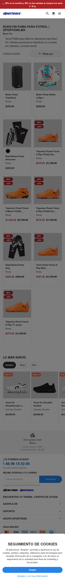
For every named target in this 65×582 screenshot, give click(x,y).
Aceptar (32, 569)
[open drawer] (60, 14)
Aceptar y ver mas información (32, 575)
